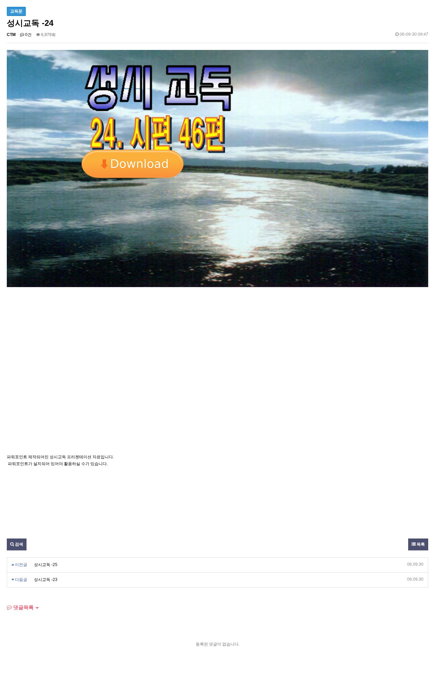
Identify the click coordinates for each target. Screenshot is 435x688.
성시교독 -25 (45, 564)
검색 (18, 544)
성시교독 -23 (45, 579)
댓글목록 (23, 607)
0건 (28, 34)
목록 (420, 544)
